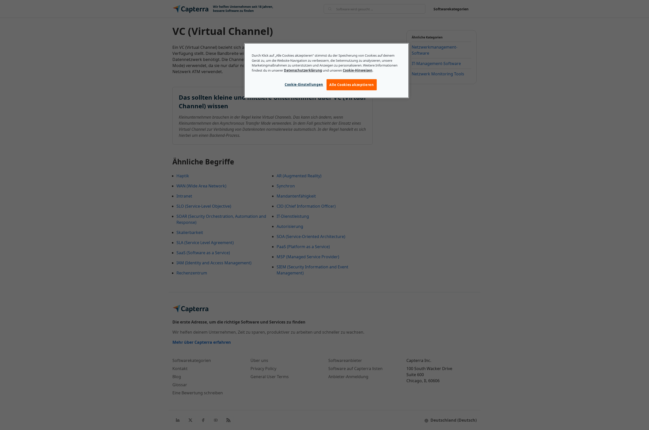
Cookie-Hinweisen (357, 70)
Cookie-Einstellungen (304, 84)
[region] (326, 70)
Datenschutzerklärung (303, 70)
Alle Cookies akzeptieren (351, 84)
